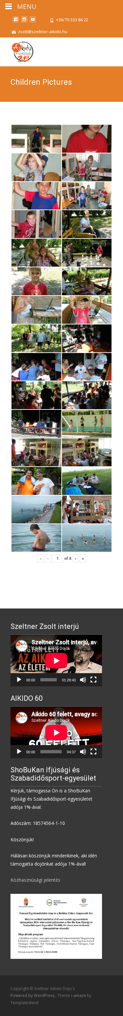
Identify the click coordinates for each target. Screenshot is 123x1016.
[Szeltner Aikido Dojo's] (17, 50)
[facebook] (15, 22)
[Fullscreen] (93, 679)
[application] (56, 660)
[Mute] (83, 679)
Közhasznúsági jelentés (35, 880)
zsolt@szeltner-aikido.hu (43, 31)
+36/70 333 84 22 (72, 20)
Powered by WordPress (32, 995)
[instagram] (24, 22)
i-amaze (79, 995)
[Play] (19, 679)
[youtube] (33, 22)
